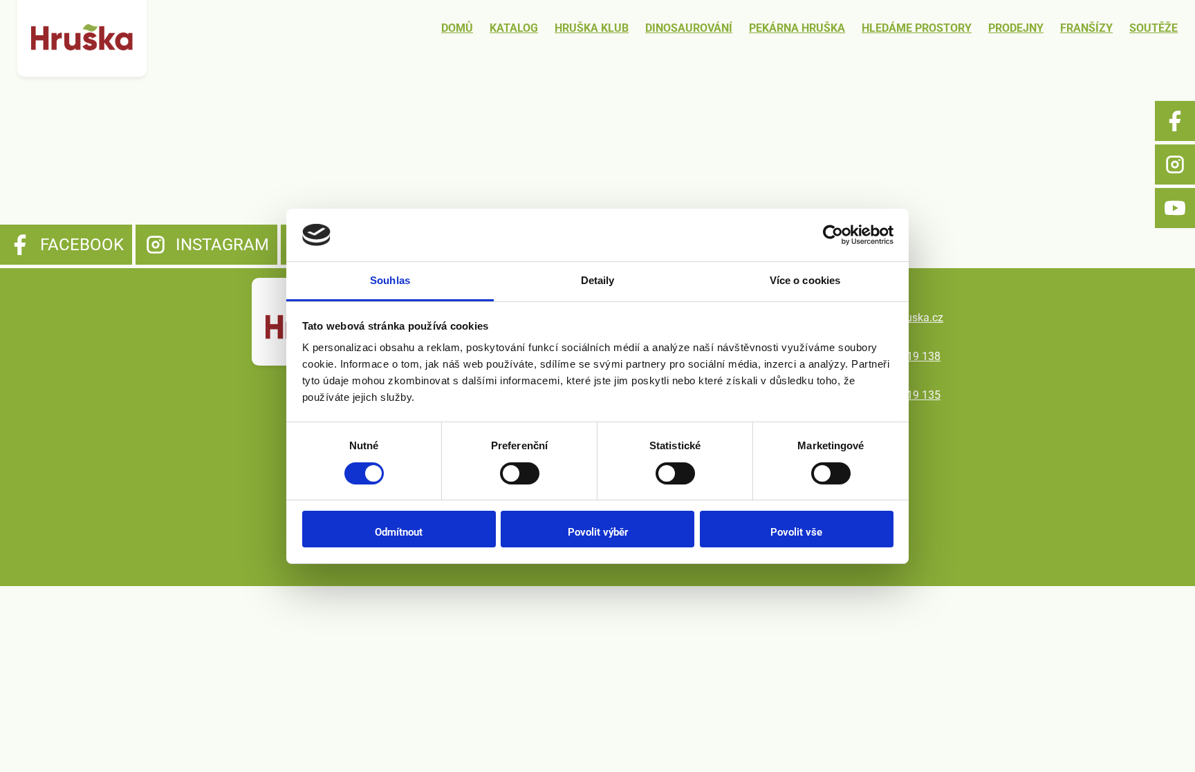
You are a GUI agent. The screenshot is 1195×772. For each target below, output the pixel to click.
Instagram (1175, 164)
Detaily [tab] (598, 280)
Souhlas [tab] (390, 280)
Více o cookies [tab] (805, 280)
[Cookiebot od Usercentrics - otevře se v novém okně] (832, 235)
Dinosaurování (688, 28)
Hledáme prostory (917, 28)
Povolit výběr (598, 532)
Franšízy (1086, 28)
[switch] (519, 473)
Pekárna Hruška (797, 28)
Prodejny (1016, 28)
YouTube (1175, 208)
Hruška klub (592, 28)
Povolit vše (796, 532)
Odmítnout (399, 532)
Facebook (1175, 121)
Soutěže (1153, 28)
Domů (457, 28)
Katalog (514, 28)
